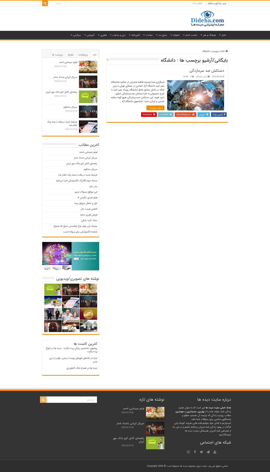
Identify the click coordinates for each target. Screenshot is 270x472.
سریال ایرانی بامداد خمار (65, 77)
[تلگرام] (208, 452)
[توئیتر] (201, 452)
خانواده (176, 35)
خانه (223, 51)
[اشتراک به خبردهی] (108, 60)
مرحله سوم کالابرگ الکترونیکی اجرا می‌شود (76, 181)
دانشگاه (199, 76)
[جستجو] (45, 3)
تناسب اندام (191, 35)
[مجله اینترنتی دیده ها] (207, 18)
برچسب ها (57, 55)
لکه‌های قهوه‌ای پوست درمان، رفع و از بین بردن (73, 359)
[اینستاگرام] (188, 452)
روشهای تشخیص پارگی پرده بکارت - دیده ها (75, 348)
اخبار (224, 35)
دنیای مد (163, 35)
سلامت (149, 35)
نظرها (70, 55)
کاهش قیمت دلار (89, 209)
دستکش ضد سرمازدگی (207, 71)
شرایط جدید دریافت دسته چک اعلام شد (62, 123)
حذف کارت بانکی (89, 220)
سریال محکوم (70, 107)
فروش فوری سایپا (88, 215)
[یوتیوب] (215, 452)
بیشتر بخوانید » (155, 108)
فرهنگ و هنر (209, 35)
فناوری (103, 35)
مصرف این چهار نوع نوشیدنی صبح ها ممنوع (75, 226)
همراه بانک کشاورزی (76, 368)
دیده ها (93, 368)
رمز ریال (93, 186)
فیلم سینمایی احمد (68, 62)
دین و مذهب (118, 35)
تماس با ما (197, 3)
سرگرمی (77, 35)
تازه (94, 55)
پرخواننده (83, 55)
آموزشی (90, 35)
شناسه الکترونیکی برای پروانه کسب (80, 232)
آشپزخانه (135, 35)
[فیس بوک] (195, 452)
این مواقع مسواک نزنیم (86, 192)
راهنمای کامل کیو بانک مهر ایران (61, 92)
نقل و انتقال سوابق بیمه (85, 203)
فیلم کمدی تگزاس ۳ (87, 198)
